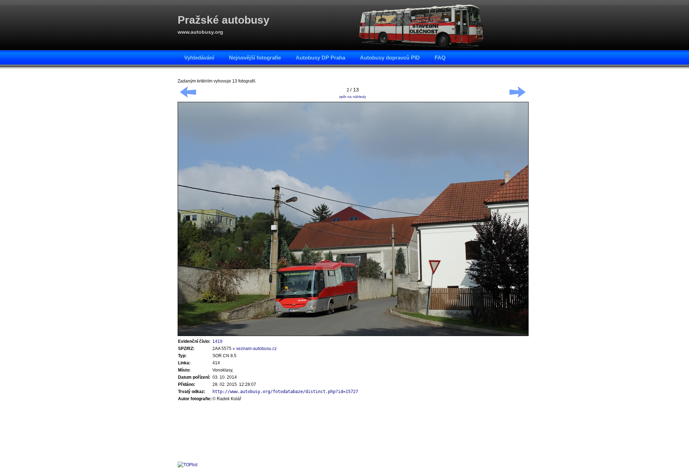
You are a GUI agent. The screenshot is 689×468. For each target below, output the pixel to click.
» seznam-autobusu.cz (255, 348)
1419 (217, 341)
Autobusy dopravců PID (390, 58)
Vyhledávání (199, 58)
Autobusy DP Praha (320, 58)
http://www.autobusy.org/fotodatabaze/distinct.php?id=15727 (285, 391)
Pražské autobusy (223, 20)
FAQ (440, 58)
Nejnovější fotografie (255, 58)
